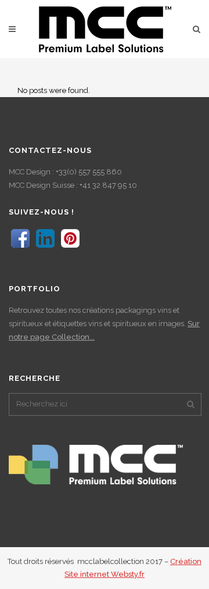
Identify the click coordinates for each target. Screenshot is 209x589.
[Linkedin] (45, 247)
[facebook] (20, 247)
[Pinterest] (70, 247)
